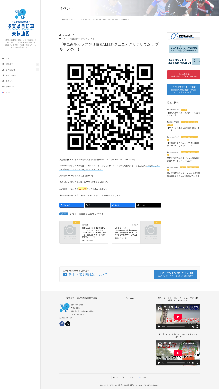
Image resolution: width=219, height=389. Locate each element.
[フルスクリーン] (197, 326)
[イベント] (70, 227)
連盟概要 (8, 64)
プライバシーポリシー (128, 377)
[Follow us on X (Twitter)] (67, 323)
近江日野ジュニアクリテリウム (83, 39)
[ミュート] (192, 326)
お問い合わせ (10, 75)
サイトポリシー (8, 87)
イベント (65, 39)
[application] (178, 316)
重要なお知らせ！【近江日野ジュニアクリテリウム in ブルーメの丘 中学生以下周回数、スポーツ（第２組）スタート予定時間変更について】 (94, 232)
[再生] (159, 326)
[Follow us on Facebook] (62, 323)
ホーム (7, 58)
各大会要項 (9, 70)
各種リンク (9, 81)
